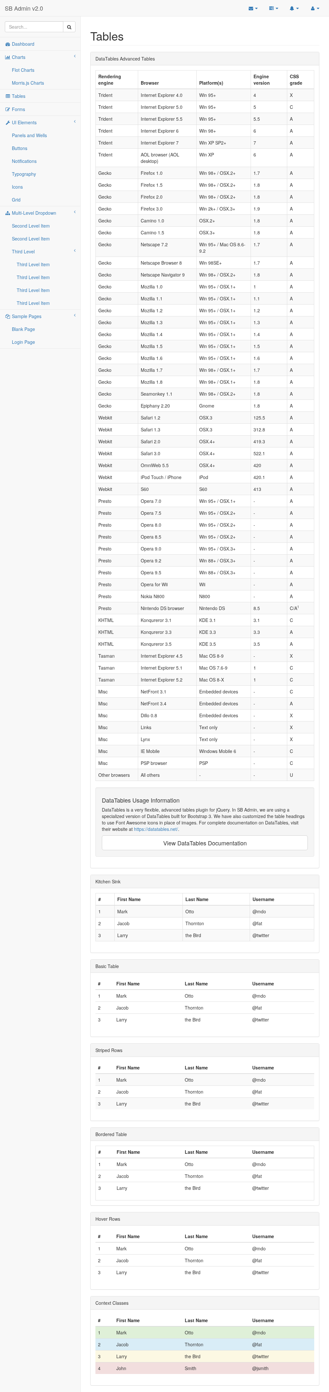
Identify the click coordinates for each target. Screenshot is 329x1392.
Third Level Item (33, 264)
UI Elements (24, 122)
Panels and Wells (29, 135)
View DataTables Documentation (205, 843)
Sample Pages (26, 316)
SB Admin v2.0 (24, 8)
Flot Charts (23, 70)
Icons (17, 186)
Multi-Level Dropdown (33, 213)
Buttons (19, 148)
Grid (16, 199)
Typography (24, 174)
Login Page (23, 342)
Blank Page (23, 329)
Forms (18, 109)
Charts (18, 57)
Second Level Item (31, 225)
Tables (18, 96)
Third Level (23, 251)
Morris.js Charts (28, 83)
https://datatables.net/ (156, 829)
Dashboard (22, 44)
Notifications (24, 161)
